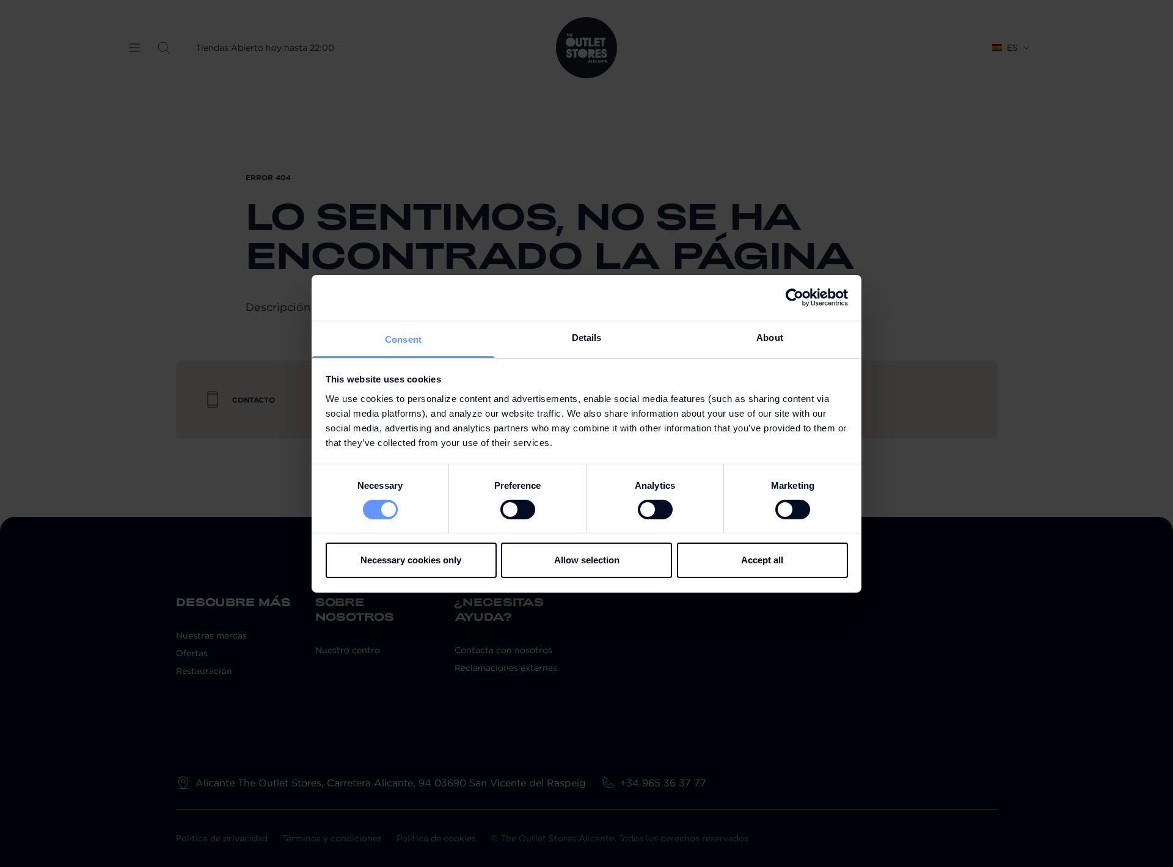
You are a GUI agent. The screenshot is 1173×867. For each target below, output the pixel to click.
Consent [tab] (403, 339)
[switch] (517, 509)
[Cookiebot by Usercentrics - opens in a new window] (794, 297)
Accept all (762, 560)
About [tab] (769, 337)
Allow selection (586, 560)
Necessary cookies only (410, 560)
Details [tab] (587, 337)
